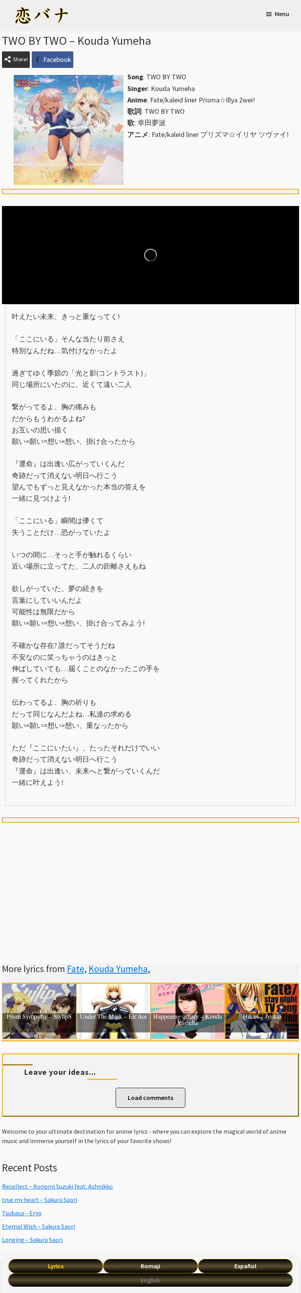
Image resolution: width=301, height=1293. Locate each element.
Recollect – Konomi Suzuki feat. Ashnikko (57, 1186)
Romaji (150, 1266)
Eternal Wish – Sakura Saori (38, 1226)
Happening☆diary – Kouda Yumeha (187, 1020)
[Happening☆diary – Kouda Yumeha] (188, 989)
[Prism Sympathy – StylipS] (39, 989)
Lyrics (56, 1266)
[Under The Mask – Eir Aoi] (113, 989)
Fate (75, 969)
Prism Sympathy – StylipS (39, 1016)
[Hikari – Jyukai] (262, 989)
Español (245, 1266)
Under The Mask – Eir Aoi (113, 1016)
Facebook (57, 59)
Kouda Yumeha (118, 969)
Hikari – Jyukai (262, 1016)
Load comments (150, 1098)
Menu (282, 14)
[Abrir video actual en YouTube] (150, 255)
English (150, 1280)
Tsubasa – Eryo (22, 1213)
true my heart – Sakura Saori (39, 1200)
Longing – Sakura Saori (32, 1240)
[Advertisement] (150, 884)
